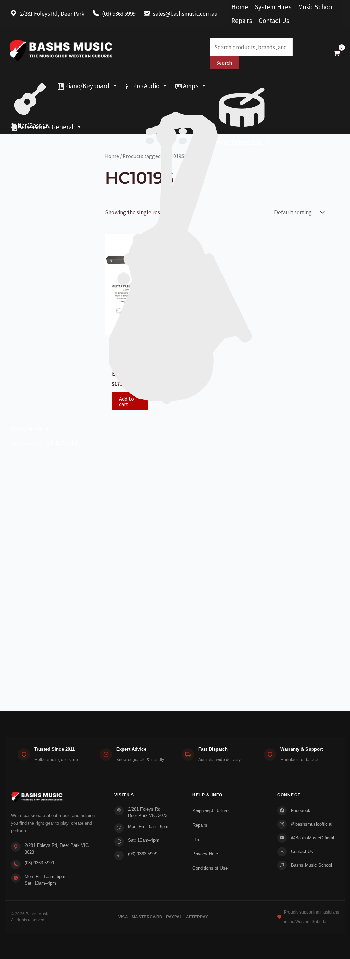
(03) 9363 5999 (39, 862)
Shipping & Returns (211, 810)
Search (224, 62)
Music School (316, 7)
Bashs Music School (311, 865)
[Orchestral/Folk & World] (175, 113)
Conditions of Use (210, 868)
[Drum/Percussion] (241, 86)
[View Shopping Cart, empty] (336, 52)
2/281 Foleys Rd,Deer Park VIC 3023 (147, 812)
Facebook (300, 810)
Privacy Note (205, 853)
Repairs (241, 20)
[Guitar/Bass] (30, 86)
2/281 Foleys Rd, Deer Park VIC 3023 (57, 849)
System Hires (273, 7)
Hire (196, 839)
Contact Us (274, 20)
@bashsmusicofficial (311, 824)
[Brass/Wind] (175, 99)
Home (239, 7)
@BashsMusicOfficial (312, 837)
